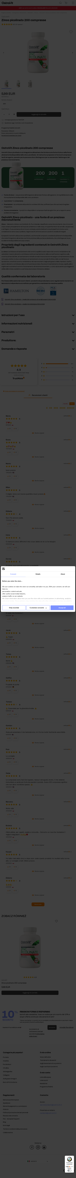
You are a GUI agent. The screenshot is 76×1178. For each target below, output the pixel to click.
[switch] (69, 1170)
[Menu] (73, 1157)
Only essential (14, 608)
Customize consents (37, 608)
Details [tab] (38, 574)
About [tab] (63, 574)
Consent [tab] (13, 574)
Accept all (62, 608)
